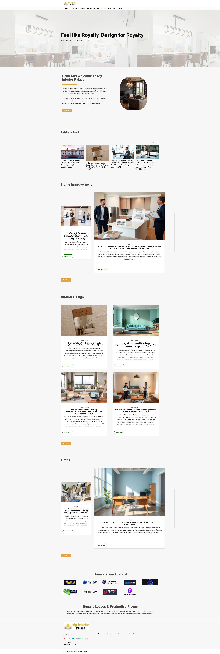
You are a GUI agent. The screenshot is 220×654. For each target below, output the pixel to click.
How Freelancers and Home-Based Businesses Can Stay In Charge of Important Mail (76, 511)
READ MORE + (67, 256)
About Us (111, 8)
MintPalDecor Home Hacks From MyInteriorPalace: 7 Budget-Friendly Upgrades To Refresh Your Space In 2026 (147, 164)
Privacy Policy (107, 633)
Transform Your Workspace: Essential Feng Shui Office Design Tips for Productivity (129, 523)
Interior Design (93, 8)
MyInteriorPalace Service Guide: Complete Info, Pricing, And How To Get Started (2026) (84, 344)
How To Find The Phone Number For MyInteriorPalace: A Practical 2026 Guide (122, 163)
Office (103, 8)
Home (67, 8)
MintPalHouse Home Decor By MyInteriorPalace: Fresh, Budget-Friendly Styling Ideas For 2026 (84, 411)
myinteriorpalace (148, 613)
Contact (120, 8)
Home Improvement (78, 8)
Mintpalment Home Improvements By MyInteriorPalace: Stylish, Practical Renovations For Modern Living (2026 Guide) (129, 247)
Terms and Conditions (118, 633)
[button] (157, 142)
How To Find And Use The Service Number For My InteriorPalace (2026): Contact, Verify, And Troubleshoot (96, 165)
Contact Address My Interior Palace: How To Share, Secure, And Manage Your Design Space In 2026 (72, 164)
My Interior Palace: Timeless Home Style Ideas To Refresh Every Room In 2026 (135, 411)
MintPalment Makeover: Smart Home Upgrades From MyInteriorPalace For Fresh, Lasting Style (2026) (76, 236)
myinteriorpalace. (148, 611)
